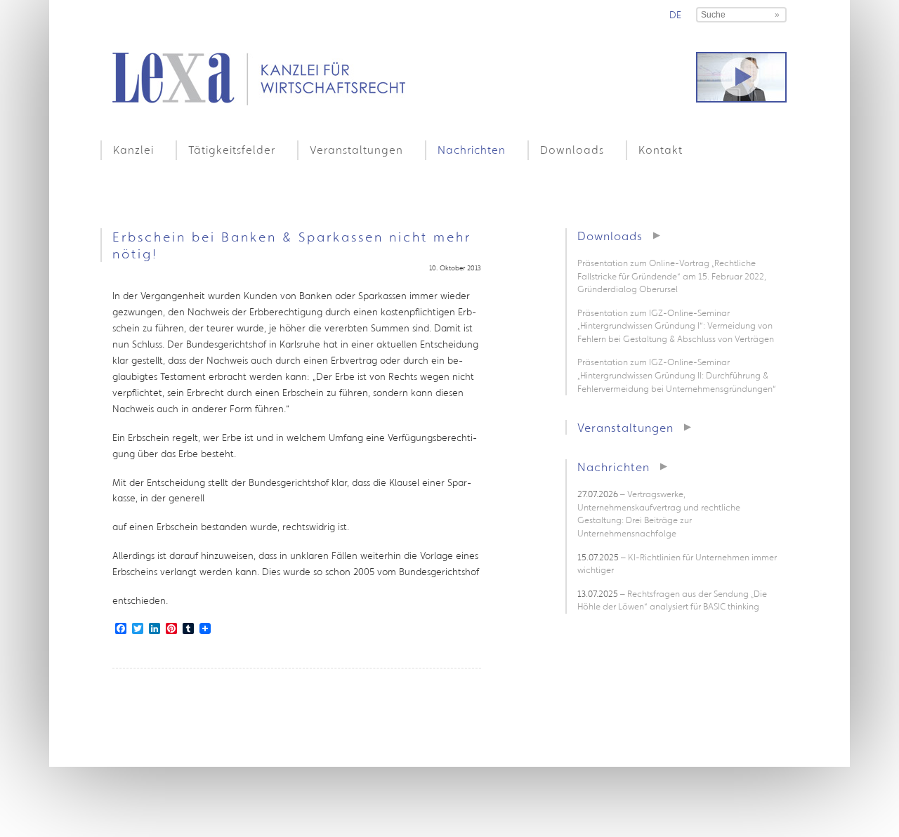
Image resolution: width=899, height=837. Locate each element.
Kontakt (660, 150)
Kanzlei (133, 150)
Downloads (572, 150)
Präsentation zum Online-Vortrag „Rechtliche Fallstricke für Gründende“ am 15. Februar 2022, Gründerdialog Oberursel (671, 276)
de (675, 14)
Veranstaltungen (356, 150)
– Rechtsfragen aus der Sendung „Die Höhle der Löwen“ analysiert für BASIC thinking (672, 600)
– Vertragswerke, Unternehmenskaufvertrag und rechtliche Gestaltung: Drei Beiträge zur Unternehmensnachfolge (658, 513)
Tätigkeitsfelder (231, 150)
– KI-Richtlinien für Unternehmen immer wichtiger (677, 563)
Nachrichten (472, 150)
